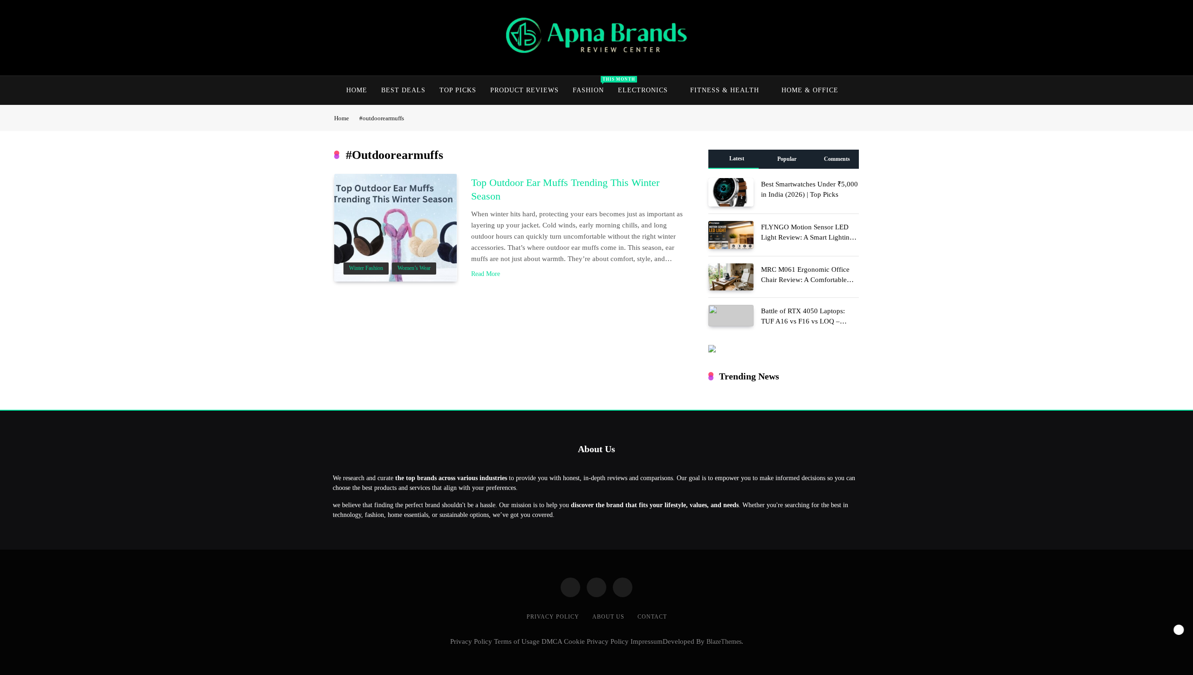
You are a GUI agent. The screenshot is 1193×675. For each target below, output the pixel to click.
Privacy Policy (553, 616)
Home (356, 90)
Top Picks (457, 90)
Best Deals (403, 90)
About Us (608, 616)
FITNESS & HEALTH (724, 90)
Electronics (643, 90)
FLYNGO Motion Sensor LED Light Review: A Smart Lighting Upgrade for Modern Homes (807, 237)
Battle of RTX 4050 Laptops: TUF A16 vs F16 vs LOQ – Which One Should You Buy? (804, 321)
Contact (652, 616)
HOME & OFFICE (810, 90)
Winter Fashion (366, 268)
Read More (485, 273)
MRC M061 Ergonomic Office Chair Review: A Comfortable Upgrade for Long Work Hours (806, 280)
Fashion (592, 85)
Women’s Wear (414, 268)
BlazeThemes (723, 641)
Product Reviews (524, 90)
